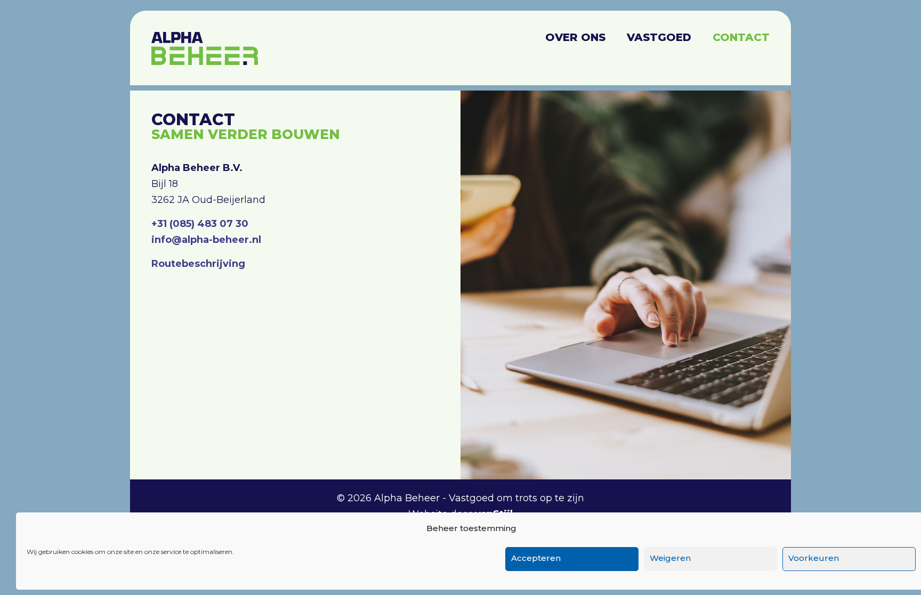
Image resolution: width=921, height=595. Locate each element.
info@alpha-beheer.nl (206, 240)
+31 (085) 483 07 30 (199, 224)
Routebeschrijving (198, 264)
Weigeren (670, 558)
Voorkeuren (813, 558)
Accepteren (536, 558)
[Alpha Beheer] (204, 42)
